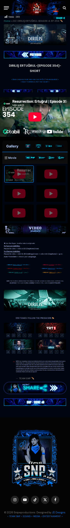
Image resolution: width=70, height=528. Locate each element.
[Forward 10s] (61, 157)
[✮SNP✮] (37, 8)
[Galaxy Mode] (28, 146)
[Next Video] (42, 157)
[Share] (59, 146)
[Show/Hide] (38, 146)
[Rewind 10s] (51, 157)
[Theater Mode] (49, 146)
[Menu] (6, 8)
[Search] (64, 8)
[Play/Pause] (30, 158)
